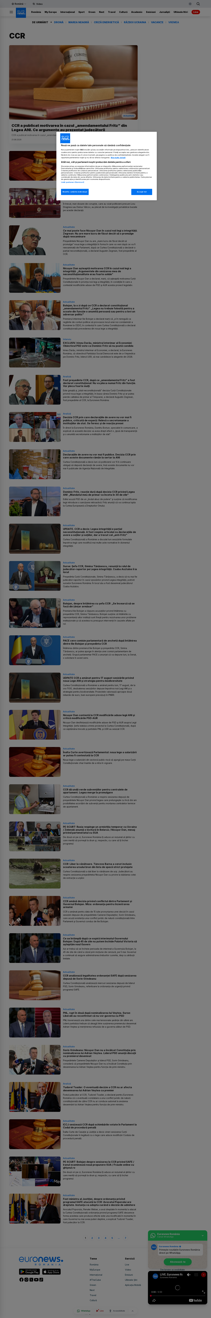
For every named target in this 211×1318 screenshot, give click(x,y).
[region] (106, 166)
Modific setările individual (75, 192)
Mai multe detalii (118, 158)
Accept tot (142, 192)
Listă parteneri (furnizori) (72, 182)
